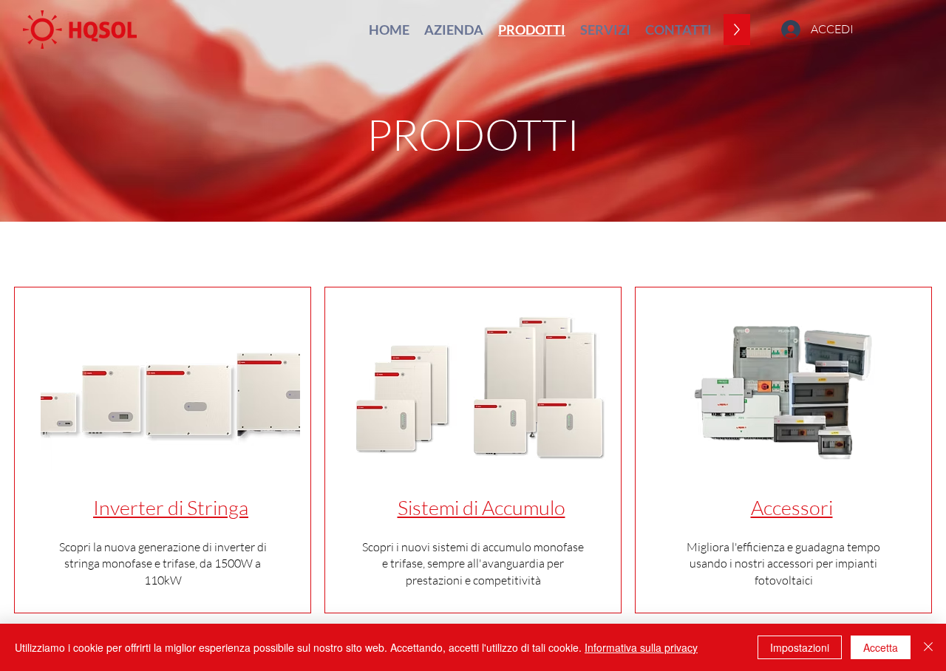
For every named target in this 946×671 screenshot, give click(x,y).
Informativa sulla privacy (641, 647)
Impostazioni (799, 647)
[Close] (928, 647)
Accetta (880, 647)
